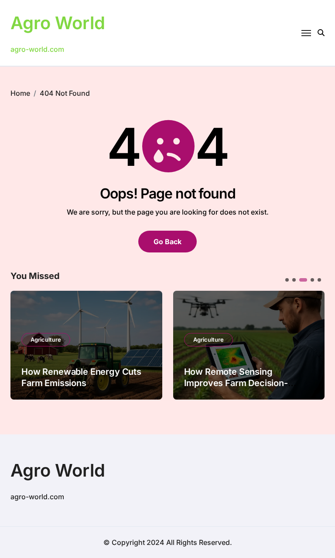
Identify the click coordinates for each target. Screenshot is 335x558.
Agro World (57, 23)
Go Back (167, 241)
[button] (311, 344)
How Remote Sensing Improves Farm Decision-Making (236, 383)
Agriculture (46, 339)
